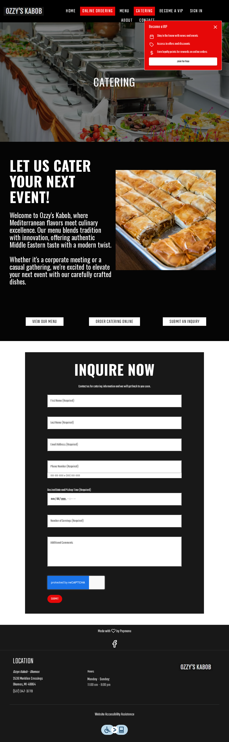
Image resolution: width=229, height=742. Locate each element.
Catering (144, 11)
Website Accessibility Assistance (114, 714)
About (127, 20)
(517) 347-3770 (23, 691)
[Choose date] (175, 499)
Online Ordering (97, 11)
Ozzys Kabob (196, 667)
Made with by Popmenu (67, 631)
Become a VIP (171, 11)
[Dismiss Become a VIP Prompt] (215, 27)
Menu (124, 11)
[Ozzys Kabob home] (24, 11)
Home (71, 11)
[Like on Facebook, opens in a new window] (114, 645)
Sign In (196, 11)
